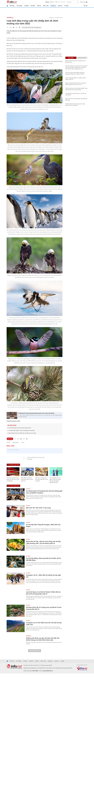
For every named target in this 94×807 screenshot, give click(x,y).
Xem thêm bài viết (35, 650)
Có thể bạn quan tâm (13, 464)
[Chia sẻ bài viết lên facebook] (8, 27)
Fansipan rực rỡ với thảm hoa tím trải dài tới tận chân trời (44, 624)
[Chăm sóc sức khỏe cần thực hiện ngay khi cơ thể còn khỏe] (41, 471)
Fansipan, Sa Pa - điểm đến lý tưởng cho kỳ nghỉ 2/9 (43, 576)
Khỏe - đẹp (46, 5)
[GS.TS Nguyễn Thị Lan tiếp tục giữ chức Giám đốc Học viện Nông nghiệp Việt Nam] (55, 471)
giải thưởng (16, 442)
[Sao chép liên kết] (16, 27)
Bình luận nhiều (82, 57)
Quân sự (60, 5)
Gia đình (33, 5)
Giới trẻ (39, 5)
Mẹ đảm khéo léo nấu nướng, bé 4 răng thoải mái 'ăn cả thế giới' (75, 104)
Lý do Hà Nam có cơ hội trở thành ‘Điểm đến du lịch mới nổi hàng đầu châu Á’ (43, 593)
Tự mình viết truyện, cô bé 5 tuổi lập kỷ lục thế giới (21, 430)
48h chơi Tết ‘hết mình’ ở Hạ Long (38, 508)
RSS (86, 5)
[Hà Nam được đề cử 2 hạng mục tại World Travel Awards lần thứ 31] (16, 611)
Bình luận (10, 438)
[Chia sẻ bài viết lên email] (13, 27)
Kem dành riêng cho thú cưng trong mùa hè (19, 427)
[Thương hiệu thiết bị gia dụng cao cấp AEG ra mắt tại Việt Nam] (13, 471)
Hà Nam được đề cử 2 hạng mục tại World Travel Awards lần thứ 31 (43, 608)
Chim (23, 442)
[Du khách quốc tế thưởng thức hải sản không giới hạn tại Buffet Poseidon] (16, 494)
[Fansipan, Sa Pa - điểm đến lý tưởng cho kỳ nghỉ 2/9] (16, 578)
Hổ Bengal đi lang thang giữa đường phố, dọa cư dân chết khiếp (36, 413)
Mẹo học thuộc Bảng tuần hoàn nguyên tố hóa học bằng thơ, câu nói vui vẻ (75, 83)
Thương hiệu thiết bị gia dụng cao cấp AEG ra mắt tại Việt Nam (13, 479)
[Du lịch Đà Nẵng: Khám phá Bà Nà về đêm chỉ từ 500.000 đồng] (16, 562)
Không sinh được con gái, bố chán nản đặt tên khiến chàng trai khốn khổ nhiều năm (42, 639)
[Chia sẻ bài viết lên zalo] (11, 27)
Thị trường (19, 5)
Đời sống (12, 5)
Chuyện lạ (53, 5)
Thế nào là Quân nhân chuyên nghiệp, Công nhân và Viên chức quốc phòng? (76, 89)
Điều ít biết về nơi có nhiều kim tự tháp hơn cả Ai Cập (22, 433)
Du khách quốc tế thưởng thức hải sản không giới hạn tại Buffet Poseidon (44, 492)
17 (83, 74)
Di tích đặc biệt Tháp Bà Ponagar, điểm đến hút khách (43, 525)
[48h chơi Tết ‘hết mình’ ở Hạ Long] (16, 511)
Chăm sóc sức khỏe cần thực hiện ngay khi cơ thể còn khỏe (41, 479)
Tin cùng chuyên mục (13, 485)
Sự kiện (66, 5)
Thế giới (26, 5)
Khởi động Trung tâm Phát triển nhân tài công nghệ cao (27, 479)
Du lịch (28, 488)
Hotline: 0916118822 (61, 2)
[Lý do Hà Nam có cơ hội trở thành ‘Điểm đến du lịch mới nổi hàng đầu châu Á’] (16, 595)
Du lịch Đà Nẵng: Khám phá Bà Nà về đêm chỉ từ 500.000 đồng (43, 559)
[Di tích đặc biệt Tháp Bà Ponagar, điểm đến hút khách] (16, 528)
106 (70, 95)
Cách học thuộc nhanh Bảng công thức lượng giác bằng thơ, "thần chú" (75, 73)
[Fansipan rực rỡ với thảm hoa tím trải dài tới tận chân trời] (16, 626)
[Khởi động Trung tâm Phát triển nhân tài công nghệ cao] (27, 471)
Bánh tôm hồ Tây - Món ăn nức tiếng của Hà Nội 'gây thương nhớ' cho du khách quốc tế (43, 542)
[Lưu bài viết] (19, 27)
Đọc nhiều (70, 57)
